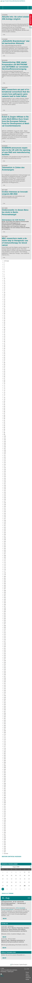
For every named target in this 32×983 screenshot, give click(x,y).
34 (4, 320)
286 (5, 762)
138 (5, 503)
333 (5, 844)
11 (4, 280)
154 (5, 531)
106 (5, 446)
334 (5, 846)
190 (5, 594)
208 (5, 625)
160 (5, 541)
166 (5, 552)
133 (5, 494)
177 (5, 571)
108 (5, 450)
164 (5, 548)
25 (4, 304)
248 (5, 695)
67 (4, 378)
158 (5, 538)
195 (5, 602)
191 (5, 595)
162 (5, 545)
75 (4, 392)
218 (5, 643)
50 (4, 348)
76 (4, 394)
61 (4, 368)
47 (4, 343)
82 (4, 404)
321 (5, 823)
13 (4, 283)
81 (4, 403)
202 (5, 615)
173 (5, 564)
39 (4, 329)
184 (5, 583)
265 (5, 725)
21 (4, 297)
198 (5, 608)
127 (5, 483)
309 (5, 802)
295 (5, 778)
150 (5, 524)
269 (5, 732)
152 (5, 527)
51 (4, 350)
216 (5, 639)
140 (5, 506)
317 (5, 816)
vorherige (6, 261)
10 (4, 278)
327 (5, 834)
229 (5, 662)
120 (5, 471)
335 (5, 848)
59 (4, 364)
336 (5, 850)
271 (5, 736)
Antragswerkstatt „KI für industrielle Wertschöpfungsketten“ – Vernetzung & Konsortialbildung (13, 903)
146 (5, 517)
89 (4, 417)
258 (5, 713)
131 (5, 490)
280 (5, 752)
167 (5, 553)
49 (4, 346)
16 (4, 289)
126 (5, 482)
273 (5, 739)
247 (5, 694)
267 (5, 729)
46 (4, 341)
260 (5, 716)
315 (5, 813)
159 (5, 539)
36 (4, 324)
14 (4, 285)
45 (4, 339)
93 (4, 424)
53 (4, 354)
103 (5, 441)
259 (5, 715)
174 (5, 566)
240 (5, 681)
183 (5, 581)
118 (5, 467)
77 (4, 396)
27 (4, 308)
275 (5, 743)
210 (5, 629)
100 (5, 436)
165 (5, 550)
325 (5, 830)
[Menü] (4, 7)
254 (5, 706)
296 (5, 780)
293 (5, 774)
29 (4, 311)
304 (5, 794)
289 (5, 767)
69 (4, 382)
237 (5, 676)
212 (5, 632)
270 (5, 734)
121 (5, 473)
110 (5, 453)
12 (4, 282)
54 (4, 355)
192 (5, 597)
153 (5, 529)
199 (5, 609)
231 (5, 666)
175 (5, 567)
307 (5, 799)
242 (5, 685)
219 (5, 645)
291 (5, 771)
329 (5, 837)
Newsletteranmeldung (8, 952)
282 (5, 755)
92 (4, 422)
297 (5, 781)
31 (4, 315)
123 (5, 476)
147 (5, 518)
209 (5, 627)
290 (5, 769)
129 (5, 487)
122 (5, 474)
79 (4, 399)
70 (4, 383)
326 (5, 832)
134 (5, 496)
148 (5, 520)
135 (5, 497)
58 (4, 362)
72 (4, 387)
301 (5, 788)
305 (5, 795)
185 (5, 585)
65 (4, 375)
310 (5, 804)
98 (4, 432)
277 (5, 746)
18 (4, 292)
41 (4, 332)
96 (4, 429)
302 (5, 790)
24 (4, 303)
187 (5, 588)
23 (4, 301)
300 (5, 787)
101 (5, 438)
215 (5, 638)
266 (5, 727)
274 (5, 741)
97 (4, 431)
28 (4, 310)
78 (4, 397)
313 (5, 809)
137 (5, 501)
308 (5, 801)
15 (4, 287)
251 (5, 701)
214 (5, 636)
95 (4, 427)
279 (5, 750)
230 (5, 664)
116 (5, 464)
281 (5, 753)
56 (4, 359)
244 (5, 688)
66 (4, 376)
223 (5, 652)
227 (5, 659)
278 (5, 748)
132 (5, 492)
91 (4, 420)
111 (5, 455)
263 (5, 722)
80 (4, 401)
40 (4, 331)
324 (5, 829)
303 (5, 792)
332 (5, 843)
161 (5, 543)
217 (5, 641)
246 (5, 692)
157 (5, 536)
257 (5, 711)
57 (4, 361)
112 (5, 457)
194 (5, 601)
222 (5, 650)
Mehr (4, 918)
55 (4, 357)
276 (5, 744)
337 (5, 851)
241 (5, 683)
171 (5, 560)
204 (5, 618)
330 (5, 839)
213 (5, 634)
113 (5, 459)
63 (4, 371)
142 (5, 510)
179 (5, 574)
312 (5, 808)
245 (5, 690)
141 (5, 508)
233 (5, 669)
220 (5, 646)
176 (5, 569)
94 (4, 425)
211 (5, 631)
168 (5, 555)
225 (5, 655)
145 (5, 515)
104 (5, 443)
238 (5, 678)
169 (5, 557)
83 (4, 406)
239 (5, 680)
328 (5, 836)
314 (5, 811)
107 (5, 448)
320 (5, 822)
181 (5, 578)
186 (5, 587)
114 (5, 460)
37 (4, 325)
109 (5, 452)
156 (5, 534)
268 (5, 730)
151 (5, 525)
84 (4, 408)
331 (5, 841)
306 (5, 797)
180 (5, 576)
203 (5, 617)
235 (5, 673)
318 (5, 818)
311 (5, 806)
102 (5, 439)
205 (5, 620)
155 (5, 532)
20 (4, 296)
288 (5, 766)
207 (5, 624)
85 (4, 410)
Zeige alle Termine (7, 893)
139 (5, 504)
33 (4, 318)
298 (5, 783)
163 (5, 546)
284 (5, 759)
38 (4, 327)
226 (5, 657)
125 (5, 480)
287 (5, 764)
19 (4, 294)
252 (5, 702)
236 (5, 674)
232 (5, 667)
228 (5, 660)
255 (5, 708)
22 (4, 299)
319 (5, 820)
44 (4, 338)
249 (5, 697)
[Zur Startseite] (13, 1)
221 (5, 648)
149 (5, 522)
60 (4, 366)
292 (5, 773)
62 (4, 369)
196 (5, 604)
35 (4, 322)
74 (4, 390)
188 (5, 590)
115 (5, 462)
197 (5, 606)
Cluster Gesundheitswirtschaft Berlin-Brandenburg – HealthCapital (9, 970)
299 (5, 785)
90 (4, 418)
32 (4, 317)
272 (5, 738)
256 (5, 709)
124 (5, 478)
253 (5, 704)
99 (4, 434)
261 (5, 718)
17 (4, 290)
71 (4, 385)
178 (5, 573)
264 (5, 723)
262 (5, 720)
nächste (6, 853)
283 (5, 757)
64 (4, 373)
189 (5, 592)
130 (5, 489)
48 (4, 345)
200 (5, 611)
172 (5, 562)
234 (5, 671)
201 (5, 613)
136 (5, 499)
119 (5, 469)
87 (4, 413)
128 (5, 485)
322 (5, 825)
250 (5, 699)
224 (5, 653)
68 (4, 380)
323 (5, 827)
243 (5, 687)
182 (5, 580)
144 (5, 513)
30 (4, 313)
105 (5, 445)
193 (5, 599)
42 (4, 334)
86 (4, 411)
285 (5, 760)
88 (4, 415)
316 (5, 815)
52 (4, 352)
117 (5, 466)
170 (5, 559)
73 (4, 389)
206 (5, 622)
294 (5, 776)
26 (4, 306)
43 (4, 336)
